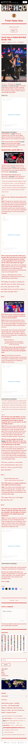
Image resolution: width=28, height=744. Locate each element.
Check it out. (4, 95)
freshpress (3, 42)
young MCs (11, 176)
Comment (22, 620)
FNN (2, 670)
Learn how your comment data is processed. (13, 624)
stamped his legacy (14, 85)
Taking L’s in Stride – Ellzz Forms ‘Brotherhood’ (12, 710)
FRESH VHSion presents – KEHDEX (10, 703)
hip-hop (13, 167)
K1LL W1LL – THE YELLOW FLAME (10, 705)
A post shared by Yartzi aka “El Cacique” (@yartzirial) (14, 252)
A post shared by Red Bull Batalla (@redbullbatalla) (14, 129)
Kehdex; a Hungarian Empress (8, 712)
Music (2, 672)
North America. (13, 172)
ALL (18, 42)
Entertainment (4, 675)
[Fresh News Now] (14, 7)
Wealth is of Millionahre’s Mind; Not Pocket (11, 708)
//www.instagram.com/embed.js (9, 132)
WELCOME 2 (4, 669)
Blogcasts (22, 42)
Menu (13, 30)
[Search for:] (13, 660)
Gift (25, 2)
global (13, 133)
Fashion (3, 674)
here (8, 581)
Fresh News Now (14, 20)
